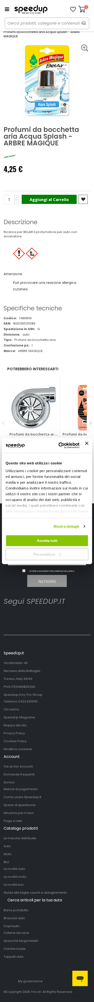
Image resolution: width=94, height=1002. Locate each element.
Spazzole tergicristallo (21, 940)
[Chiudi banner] (86, 445)
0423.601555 (28, 701)
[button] (73, 9)
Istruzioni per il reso (19, 813)
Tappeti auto (14, 956)
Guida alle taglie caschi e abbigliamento (35, 892)
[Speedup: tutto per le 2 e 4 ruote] (31, 9)
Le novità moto (15, 876)
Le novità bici (14, 884)
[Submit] (84, 23)
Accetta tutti (47, 541)
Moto (8, 854)
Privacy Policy (14, 733)
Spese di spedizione (20, 805)
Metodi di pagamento (21, 789)
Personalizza (44, 554)
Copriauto (12, 926)
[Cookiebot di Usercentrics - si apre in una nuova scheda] (60, 445)
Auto (7, 846)
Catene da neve (16, 932)
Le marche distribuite (20, 838)
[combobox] (47, 23)
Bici (6, 862)
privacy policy (67, 571)
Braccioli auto (14, 918)
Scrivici (9, 782)
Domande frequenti (19, 774)
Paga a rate (13, 821)
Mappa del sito (15, 725)
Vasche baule (15, 948)
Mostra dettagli (66, 526)
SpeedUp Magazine (19, 717)
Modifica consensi (18, 749)
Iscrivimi (47, 581)
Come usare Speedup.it (22, 797)
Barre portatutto (16, 910)
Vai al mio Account (18, 766)
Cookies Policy (15, 741)
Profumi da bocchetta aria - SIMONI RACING (33, 434)
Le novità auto (14, 868)
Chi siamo (11, 709)
